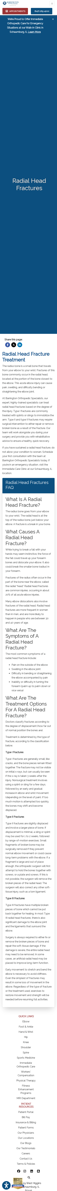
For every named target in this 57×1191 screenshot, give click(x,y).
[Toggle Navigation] (52, 3)
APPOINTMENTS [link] (16, 11)
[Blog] (38, 1171)
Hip (26, 1037)
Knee (26, 1042)
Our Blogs (25, 1143)
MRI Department (26, 1098)
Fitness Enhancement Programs (26, 1089)
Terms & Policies (26, 1163)
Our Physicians (26, 1132)
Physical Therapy (26, 1080)
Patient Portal (25, 1112)
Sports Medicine (26, 1057)
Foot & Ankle (26, 1026)
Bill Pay (26, 1117)
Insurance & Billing (26, 1122)
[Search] (28, 1177)
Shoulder (26, 1047)
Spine (26, 1052)
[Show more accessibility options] (6, 1185)
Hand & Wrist (26, 1031)
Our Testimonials (25, 1148)
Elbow (25, 1021)
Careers (26, 1153)
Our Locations (26, 1138)
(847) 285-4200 (42, 11)
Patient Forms (26, 1127)
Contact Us (26, 1158)
